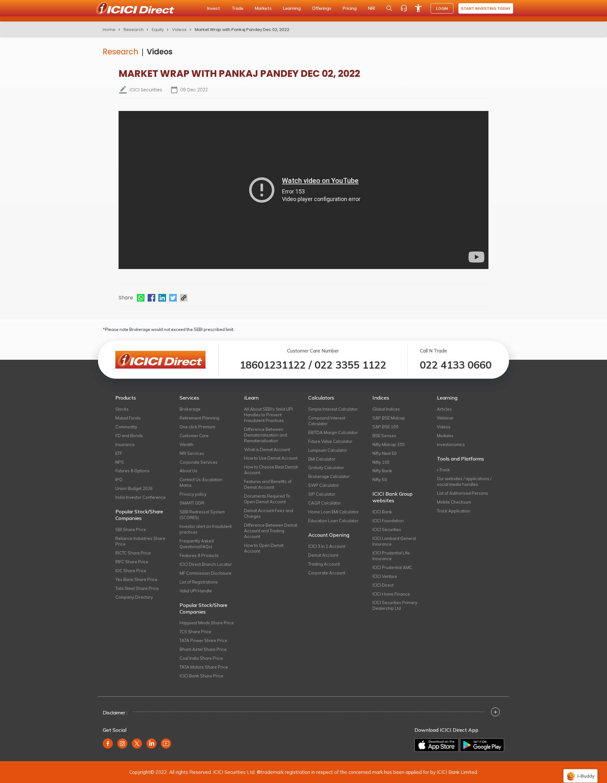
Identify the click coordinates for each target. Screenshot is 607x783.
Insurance (125, 444)
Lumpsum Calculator (327, 450)
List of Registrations (199, 581)
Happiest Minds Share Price (207, 622)
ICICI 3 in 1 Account (326, 546)
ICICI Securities (386, 529)
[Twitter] (173, 298)
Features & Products (199, 555)
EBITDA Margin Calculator (333, 432)
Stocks (122, 409)
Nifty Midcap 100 (388, 444)
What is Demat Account (267, 449)
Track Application (453, 510)
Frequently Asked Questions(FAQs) (197, 543)
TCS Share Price (195, 631)
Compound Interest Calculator (326, 420)
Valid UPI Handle (196, 590)
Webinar (445, 417)
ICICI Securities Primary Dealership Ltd (394, 605)
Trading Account (324, 563)
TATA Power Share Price (203, 640)
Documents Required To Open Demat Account (267, 498)
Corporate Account (326, 572)
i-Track (443, 469)
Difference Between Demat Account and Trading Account (270, 531)
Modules (445, 435)
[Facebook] (151, 298)
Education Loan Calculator (333, 520)
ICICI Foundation (388, 520)
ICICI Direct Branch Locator (206, 564)
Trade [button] (237, 8)
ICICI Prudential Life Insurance (391, 555)
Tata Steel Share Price (137, 588)
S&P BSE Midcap (388, 417)
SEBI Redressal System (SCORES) (202, 514)
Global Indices (386, 409)
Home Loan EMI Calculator (333, 511)
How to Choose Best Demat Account (271, 469)
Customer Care (194, 435)
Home (109, 30)
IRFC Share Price (131, 561)
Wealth (186, 444)
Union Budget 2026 (134, 488)
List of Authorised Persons (462, 493)
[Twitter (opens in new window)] (137, 743)
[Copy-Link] (183, 298)
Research (134, 30)
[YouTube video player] (303, 190)
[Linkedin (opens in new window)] (151, 743)
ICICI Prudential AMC (392, 567)
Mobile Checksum (454, 502)
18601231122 (273, 364)
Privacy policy (193, 494)
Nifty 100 (380, 462)
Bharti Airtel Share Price (203, 649)
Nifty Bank (382, 470)
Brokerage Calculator (329, 476)
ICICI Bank (382, 511)
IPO (118, 479)
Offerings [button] (321, 8)
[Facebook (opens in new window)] (108, 743)
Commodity (126, 426)
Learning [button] (292, 8)
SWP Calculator (323, 485)
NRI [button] (371, 8)
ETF (118, 453)
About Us (188, 470)
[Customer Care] (403, 8)
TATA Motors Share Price (204, 667)
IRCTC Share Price (133, 552)
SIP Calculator (321, 494)
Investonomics (451, 444)
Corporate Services (199, 462)
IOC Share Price (130, 570)
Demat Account (323, 555)
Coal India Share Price (201, 658)
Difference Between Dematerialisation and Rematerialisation (265, 435)
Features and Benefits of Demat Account (267, 484)
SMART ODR (192, 502)
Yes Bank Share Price (136, 579)
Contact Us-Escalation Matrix (201, 482)
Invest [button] (213, 8)
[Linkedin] (162, 298)
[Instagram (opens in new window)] (122, 743)
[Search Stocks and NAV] (389, 8)
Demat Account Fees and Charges (268, 513)
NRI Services (192, 453)
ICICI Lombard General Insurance (394, 541)
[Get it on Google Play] (482, 745)
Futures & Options (132, 470)
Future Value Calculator (330, 441)
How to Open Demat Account (264, 548)
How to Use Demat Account (270, 458)
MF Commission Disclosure (205, 573)
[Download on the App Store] (436, 745)
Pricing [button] (350, 8)
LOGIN (442, 8)
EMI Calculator (321, 459)
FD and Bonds (129, 435)
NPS (119, 462)
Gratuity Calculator (326, 467)
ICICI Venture (384, 576)
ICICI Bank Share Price (201, 675)
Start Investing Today (486, 8)
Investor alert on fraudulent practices (206, 529)
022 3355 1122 (350, 364)
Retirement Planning (199, 417)
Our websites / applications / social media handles (464, 481)
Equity (158, 30)
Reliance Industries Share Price (140, 541)
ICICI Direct (383, 585)
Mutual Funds (128, 417)
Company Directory (134, 597)
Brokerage (190, 409)
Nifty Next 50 (384, 453)
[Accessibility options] (418, 8)
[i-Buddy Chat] (580, 771)
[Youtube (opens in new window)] (166, 743)
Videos (179, 30)
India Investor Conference (140, 497)
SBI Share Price (130, 529)
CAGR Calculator (324, 502)
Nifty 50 (379, 479)
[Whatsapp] (140, 298)
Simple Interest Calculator (333, 409)
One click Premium (197, 426)
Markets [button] (263, 8)
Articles (444, 409)
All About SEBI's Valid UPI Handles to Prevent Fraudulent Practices (268, 415)
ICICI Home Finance (391, 593)
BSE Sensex (384, 435)
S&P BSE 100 (385, 426)
